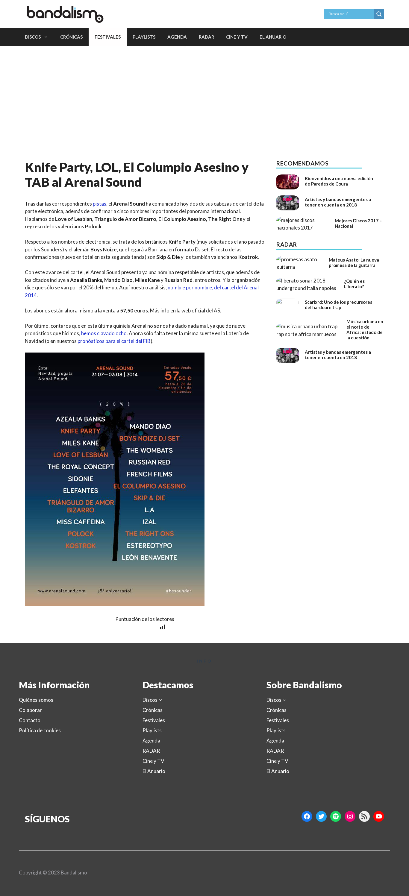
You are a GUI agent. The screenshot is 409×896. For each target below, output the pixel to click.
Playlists (144, 37)
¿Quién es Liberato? (354, 283)
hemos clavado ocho (104, 333)
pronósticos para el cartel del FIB (114, 341)
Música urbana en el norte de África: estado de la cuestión (364, 329)
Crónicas (71, 37)
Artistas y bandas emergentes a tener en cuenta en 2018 (338, 202)
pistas (99, 204)
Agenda (177, 37)
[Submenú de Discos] (160, 699)
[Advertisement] (204, 91)
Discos (33, 37)
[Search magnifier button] (379, 14)
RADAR (206, 37)
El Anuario (273, 37)
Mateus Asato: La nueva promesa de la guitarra (354, 262)
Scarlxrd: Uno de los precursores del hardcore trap (338, 304)
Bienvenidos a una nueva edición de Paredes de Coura (339, 181)
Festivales (108, 37)
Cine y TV (237, 37)
